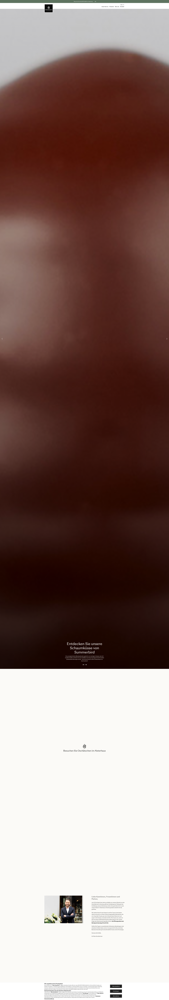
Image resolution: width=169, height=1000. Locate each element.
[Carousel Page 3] (86, 664)
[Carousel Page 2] (84, 664)
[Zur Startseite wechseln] (48, 8)
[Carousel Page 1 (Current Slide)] (83, 664)
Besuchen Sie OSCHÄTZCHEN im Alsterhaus (83, 1)
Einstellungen (116, 991)
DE (121, 4)
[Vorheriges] (2, 339)
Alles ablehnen (116, 996)
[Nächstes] (166, 339)
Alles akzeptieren (116, 986)
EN (123, 4)
